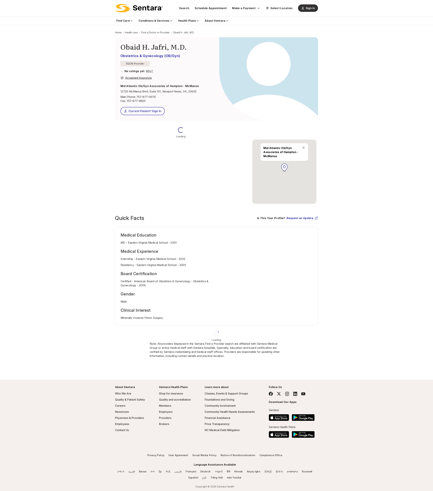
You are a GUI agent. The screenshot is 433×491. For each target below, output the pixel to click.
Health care (131, 32)
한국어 (279, 471)
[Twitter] (279, 394)
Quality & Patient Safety (130, 399)
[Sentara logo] (139, 8)
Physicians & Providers (129, 418)
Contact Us (122, 430)
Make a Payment (243, 8)
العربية (131, 471)
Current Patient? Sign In (145, 111)
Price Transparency (217, 424)
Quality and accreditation (175, 399)
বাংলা (153, 471)
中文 (168, 471)
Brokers (164, 424)
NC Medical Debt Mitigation (222, 430)
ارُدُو (204, 477)
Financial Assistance (217, 418)
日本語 (268, 471)
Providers (165, 418)
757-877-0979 (146, 97)
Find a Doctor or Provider (155, 32)
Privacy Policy (155, 455)
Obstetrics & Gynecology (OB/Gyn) (150, 56)
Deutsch (205, 471)
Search (184, 8)
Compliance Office (270, 455)
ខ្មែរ (160, 471)
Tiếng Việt (216, 477)
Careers (120, 405)
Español (193, 477)
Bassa (143, 471)
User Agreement (178, 455)
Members (165, 405)
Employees (122, 424)
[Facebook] (271, 394)
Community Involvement (220, 405)
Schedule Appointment (211, 8)
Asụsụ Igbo (253, 471)
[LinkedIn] (295, 394)
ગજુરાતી (219, 471)
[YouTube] (303, 393)
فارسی (178, 471)
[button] (284, 168)
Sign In (310, 8)
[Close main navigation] (303, 147)
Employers (166, 411)
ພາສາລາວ (292, 471)
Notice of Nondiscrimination (238, 455)
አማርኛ (120, 471)
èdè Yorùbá (234, 477)
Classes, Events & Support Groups (226, 393)
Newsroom (122, 411)
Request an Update (300, 218)
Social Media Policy (204, 455)
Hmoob (238, 471)
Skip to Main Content (5, 4)
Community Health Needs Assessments (230, 411)
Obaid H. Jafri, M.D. (183, 32)
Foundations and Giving (219, 399)
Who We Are (123, 393)
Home (118, 32)
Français (191, 471)
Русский (307, 471)
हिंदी (228, 471)
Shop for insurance (171, 393)
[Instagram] (287, 394)
